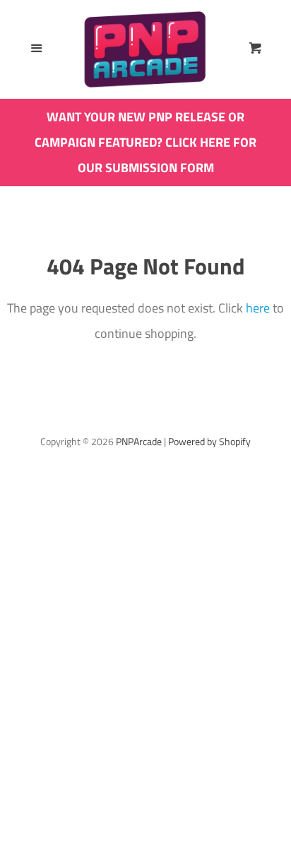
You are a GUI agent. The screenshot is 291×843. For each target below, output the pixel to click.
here (258, 307)
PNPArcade (139, 441)
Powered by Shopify (209, 441)
